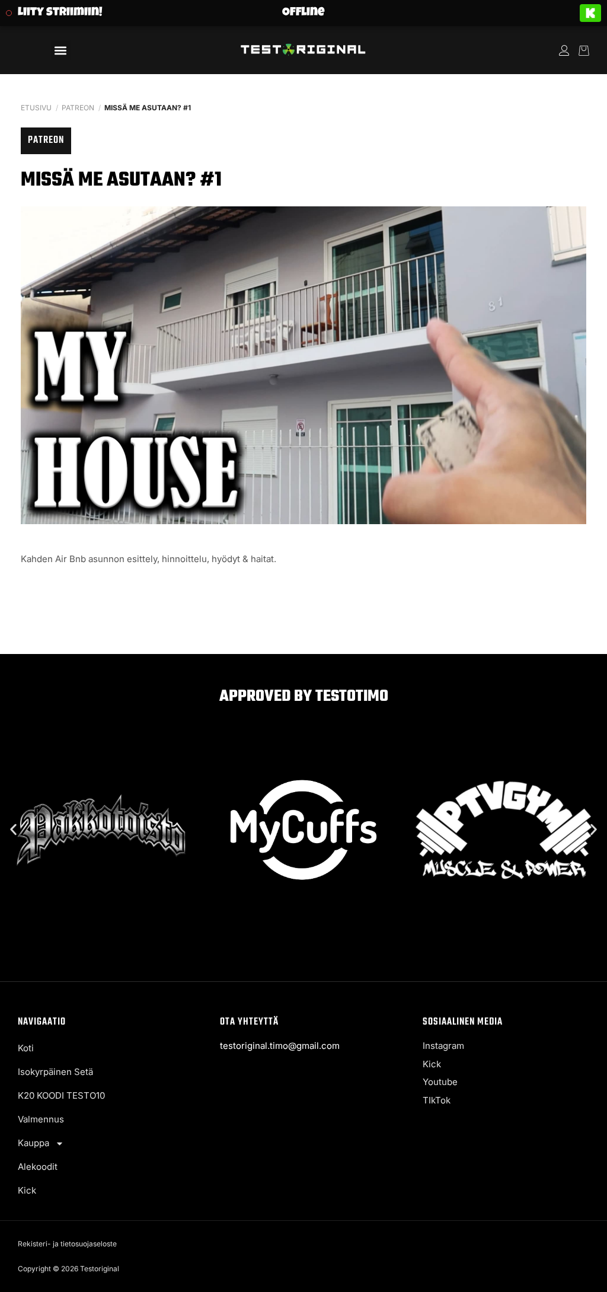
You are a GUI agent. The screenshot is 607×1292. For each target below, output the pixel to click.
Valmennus (41, 1119)
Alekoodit (37, 1166)
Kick (27, 1190)
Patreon (78, 107)
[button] (61, 50)
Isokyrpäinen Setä (55, 1071)
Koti (26, 1048)
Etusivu (36, 107)
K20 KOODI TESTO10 (61, 1095)
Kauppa (33, 1143)
